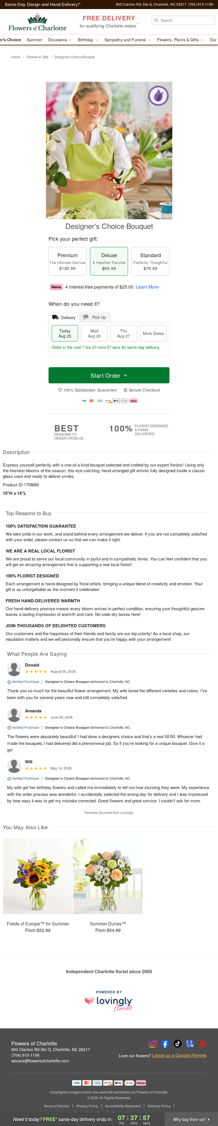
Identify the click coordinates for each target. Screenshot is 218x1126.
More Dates (153, 333)
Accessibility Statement (123, 1106)
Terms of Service (56, 1106)
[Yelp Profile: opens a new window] (203, 1044)
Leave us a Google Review (179, 1055)
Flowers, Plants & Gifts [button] (178, 39)
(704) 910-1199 (25, 1055)
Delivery (68, 317)
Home (15, 56)
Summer (34, 39)
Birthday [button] (86, 39)
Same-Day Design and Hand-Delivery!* (43, 4)
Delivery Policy (159, 1106)
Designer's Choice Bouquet (67, 681)
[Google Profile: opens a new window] (190, 1044)
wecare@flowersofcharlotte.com (40, 1060)
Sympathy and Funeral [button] (125, 39)
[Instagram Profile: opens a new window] (153, 1044)
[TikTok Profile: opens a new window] (178, 1044)
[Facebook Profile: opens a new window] (165, 1044)
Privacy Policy (87, 1106)
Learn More (147, 286)
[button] (203, 1102)
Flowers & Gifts (38, 56)
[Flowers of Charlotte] (37, 22)
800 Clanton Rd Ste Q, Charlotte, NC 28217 (50, 1049)
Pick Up (99, 317)
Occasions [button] (58, 39)
